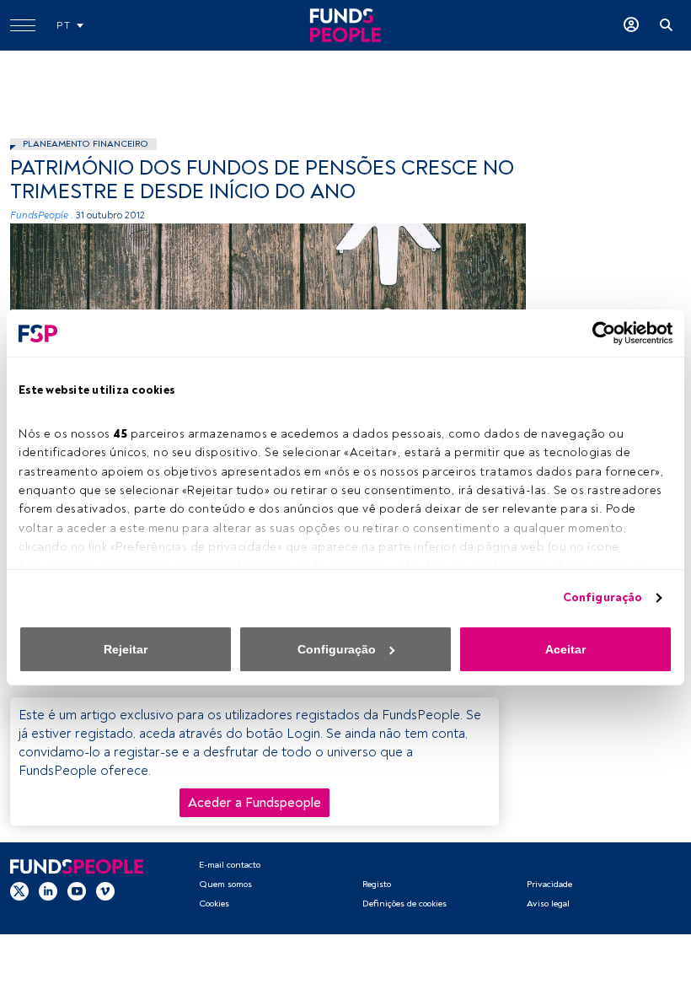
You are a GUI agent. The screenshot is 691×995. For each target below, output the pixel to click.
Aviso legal (548, 903)
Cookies (214, 903)
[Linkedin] (48, 890)
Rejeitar (125, 649)
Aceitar (565, 649)
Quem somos (225, 884)
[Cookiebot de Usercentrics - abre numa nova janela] (598, 333)
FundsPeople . (41, 215)
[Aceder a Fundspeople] (631, 25)
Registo (376, 884)
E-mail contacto (229, 864)
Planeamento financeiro (85, 143)
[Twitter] (19, 890)
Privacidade (549, 884)
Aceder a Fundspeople (254, 802)
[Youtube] (76, 890)
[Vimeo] (105, 890)
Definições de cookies (404, 903)
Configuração (602, 597)
